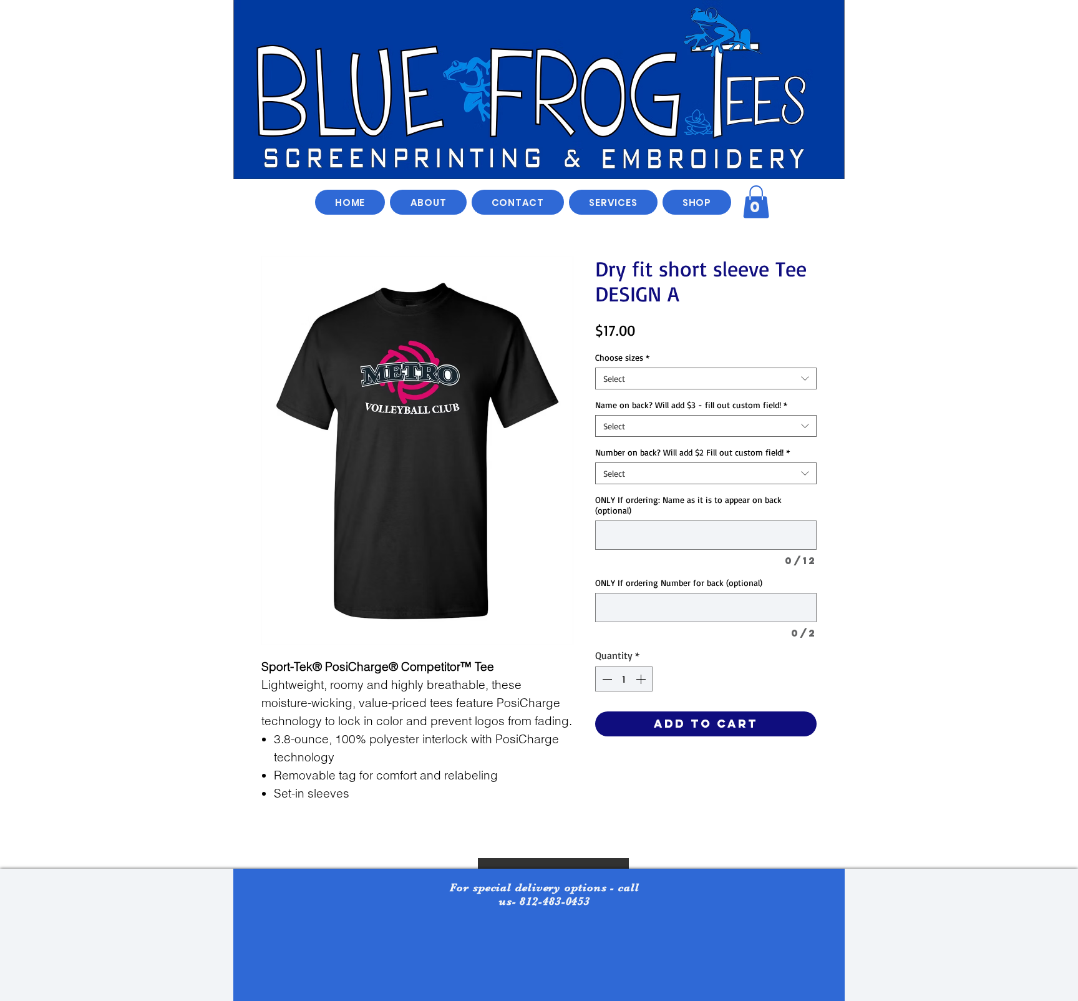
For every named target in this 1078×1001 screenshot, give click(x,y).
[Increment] (642, 679)
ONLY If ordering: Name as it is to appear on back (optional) (688, 504)
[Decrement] (605, 679)
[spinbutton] (623, 679)
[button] (697, 202)
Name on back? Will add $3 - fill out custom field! (691, 404)
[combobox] (706, 378)
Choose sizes (622, 357)
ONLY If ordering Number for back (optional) (678, 582)
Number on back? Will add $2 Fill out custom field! (692, 452)
